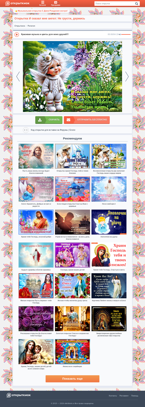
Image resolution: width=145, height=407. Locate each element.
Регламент (124, 396)
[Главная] (17, 3)
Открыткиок (19, 26)
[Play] (16, 34)
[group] (72, 34)
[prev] (18, 76)
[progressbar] (126, 35)
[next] (127, 76)
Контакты (113, 396)
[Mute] (120, 34)
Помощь (134, 396)
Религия (31, 26)
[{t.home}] (19, 395)
